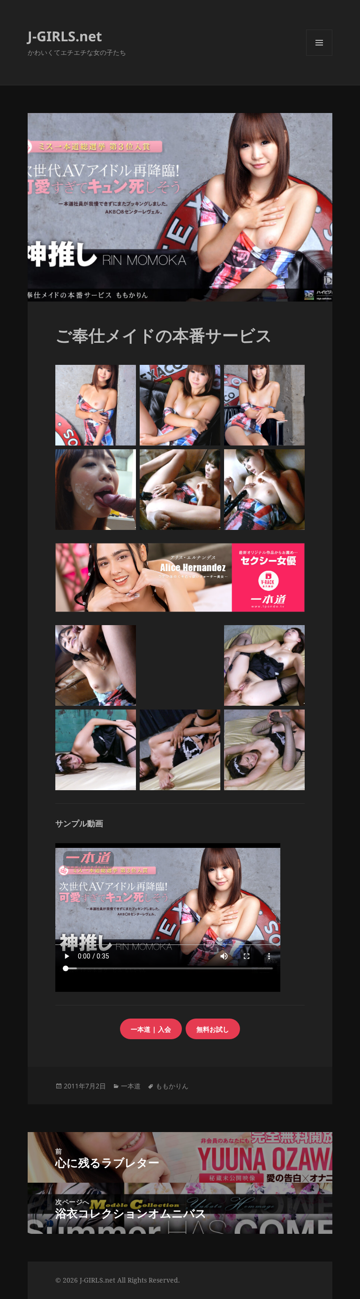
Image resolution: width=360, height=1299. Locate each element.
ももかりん (172, 1085)
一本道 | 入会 (151, 1029)
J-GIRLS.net (65, 36)
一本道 (131, 1085)
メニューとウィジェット (319, 55)
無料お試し (212, 1029)
